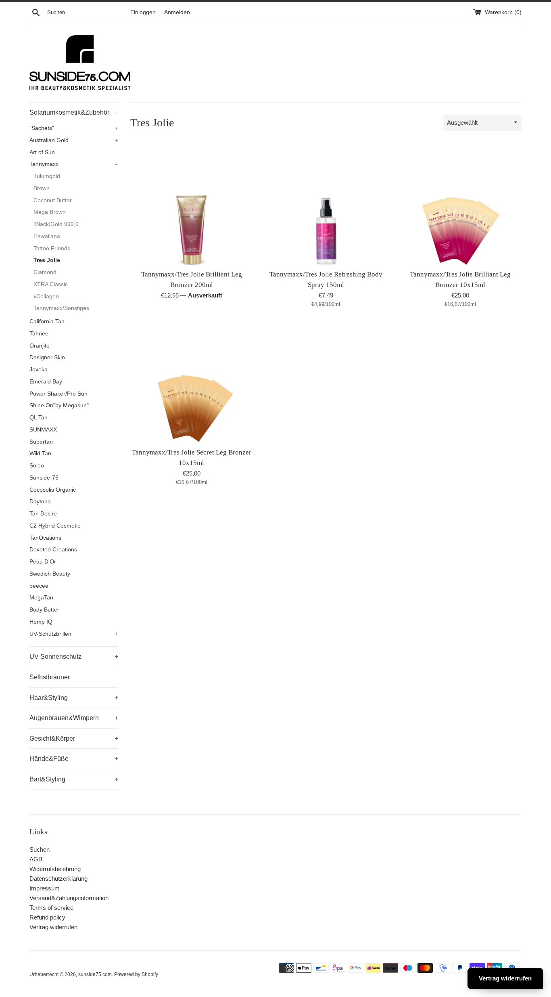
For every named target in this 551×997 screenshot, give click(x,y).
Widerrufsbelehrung (55, 868)
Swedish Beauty (49, 574)
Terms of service (51, 907)
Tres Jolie (46, 260)
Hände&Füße (73, 758)
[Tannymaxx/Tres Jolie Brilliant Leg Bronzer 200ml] (191, 204)
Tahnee (38, 334)
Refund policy (47, 917)
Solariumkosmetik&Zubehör (73, 112)
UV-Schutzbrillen (73, 634)
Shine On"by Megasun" (59, 405)
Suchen (39, 849)
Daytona (40, 501)
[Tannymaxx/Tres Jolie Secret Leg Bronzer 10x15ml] (191, 382)
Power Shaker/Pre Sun (58, 394)
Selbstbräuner (49, 677)
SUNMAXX (43, 430)
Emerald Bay (45, 382)
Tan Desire (43, 514)
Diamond (44, 272)
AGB (35, 859)
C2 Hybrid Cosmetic (54, 526)
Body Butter (44, 610)
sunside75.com (95, 974)
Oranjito (39, 346)
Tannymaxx (73, 164)
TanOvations (45, 538)
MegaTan (41, 598)
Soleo (36, 466)
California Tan (47, 321)
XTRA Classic (50, 284)
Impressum (44, 888)
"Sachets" (73, 128)
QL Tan (38, 418)
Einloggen (143, 12)
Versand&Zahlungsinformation (69, 897)
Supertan (41, 442)
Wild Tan (40, 453)
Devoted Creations (53, 550)
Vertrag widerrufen (53, 927)
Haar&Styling (73, 697)
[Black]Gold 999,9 (56, 224)
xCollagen (46, 296)
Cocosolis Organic (52, 490)
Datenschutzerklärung (58, 878)
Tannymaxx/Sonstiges (61, 308)
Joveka (38, 370)
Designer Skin (47, 357)
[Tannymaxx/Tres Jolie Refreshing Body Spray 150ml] (326, 204)
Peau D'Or (42, 562)
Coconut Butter (52, 200)
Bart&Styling (73, 779)
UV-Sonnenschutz (73, 656)
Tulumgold (46, 176)
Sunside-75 (43, 478)
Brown (41, 188)
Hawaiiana (46, 236)
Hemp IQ (40, 622)
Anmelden (177, 12)
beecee (38, 586)
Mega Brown (49, 212)
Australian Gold (73, 140)
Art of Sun (42, 152)
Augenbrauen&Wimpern (73, 717)
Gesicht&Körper (73, 738)
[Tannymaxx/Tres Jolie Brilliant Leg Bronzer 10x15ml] (460, 204)
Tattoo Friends (51, 248)
